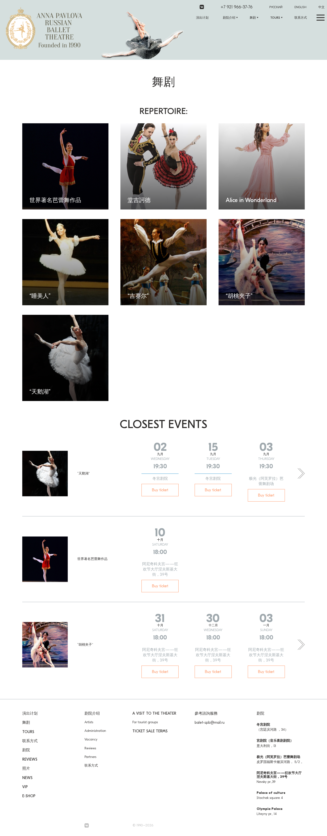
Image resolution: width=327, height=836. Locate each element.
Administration (95, 731)
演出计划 (202, 17)
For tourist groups (145, 722)
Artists (89, 722)
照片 (26, 768)
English (300, 7)
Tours (275, 17)
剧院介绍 (229, 17)
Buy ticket (160, 490)
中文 (321, 7)
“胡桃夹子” (85, 645)
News (27, 778)
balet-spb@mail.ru (210, 722)
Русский (275, 7)
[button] (301, 474)
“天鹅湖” (83, 473)
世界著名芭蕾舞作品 (92, 559)
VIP (25, 787)
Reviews (29, 759)
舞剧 (253, 17)
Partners (90, 757)
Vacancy (91, 739)
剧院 (26, 750)
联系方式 (300, 17)
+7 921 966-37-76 (237, 7)
